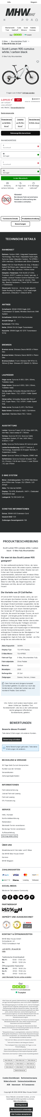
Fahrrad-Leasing (8, 797)
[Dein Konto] (31, 20)
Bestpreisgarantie (7, 113)
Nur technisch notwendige (21, 1109)
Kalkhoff (15, 30)
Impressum (16, 1085)
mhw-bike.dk (30, 1067)
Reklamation (6, 822)
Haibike (33, 28)
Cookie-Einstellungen (11, 1078)
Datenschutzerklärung (27, 1081)
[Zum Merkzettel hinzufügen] (37, 61)
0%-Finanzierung (8, 801)
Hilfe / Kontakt (7, 815)
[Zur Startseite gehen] (20, 12)
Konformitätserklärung (10, 818)
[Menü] (4, 20)
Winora (24, 30)
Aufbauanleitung (8, 832)
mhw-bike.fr (9, 1063)
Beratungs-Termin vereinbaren (13, 829)
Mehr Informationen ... (21, 1101)
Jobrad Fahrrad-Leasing (11, 794)
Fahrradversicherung (10, 790)
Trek (7, 30)
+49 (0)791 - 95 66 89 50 (11, 949)
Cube (19, 28)
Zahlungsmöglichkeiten (10, 776)
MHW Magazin (7, 861)
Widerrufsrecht (10, 1081)
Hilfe (9, 2)
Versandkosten (7, 772)
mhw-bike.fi (19, 1067)
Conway (32, 30)
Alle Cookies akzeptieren (21, 1114)
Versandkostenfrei (17, 108)
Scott (26, 28)
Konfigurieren (21, 1105)
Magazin (34, 2)
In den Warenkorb (20, 178)
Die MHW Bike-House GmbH (13, 854)
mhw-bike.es (31, 1060)
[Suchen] (22, 20)
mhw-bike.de (8, 1060)
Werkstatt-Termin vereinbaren (13, 825)
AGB (8, 1085)
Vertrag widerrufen (9, 836)
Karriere (5, 857)
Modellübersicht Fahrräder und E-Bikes (17, 850)
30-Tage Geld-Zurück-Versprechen (15, 765)
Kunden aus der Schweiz (11, 769)
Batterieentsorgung (29, 1078)
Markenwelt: (10, 28)
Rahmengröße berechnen (20, 133)
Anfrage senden (28, 93)
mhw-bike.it (19, 1063)
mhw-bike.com (20, 1060)
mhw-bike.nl (9, 1067)
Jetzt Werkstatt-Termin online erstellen (16, 977)
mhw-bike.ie (30, 1063)
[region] (20, 77)
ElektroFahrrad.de (20, 1070)
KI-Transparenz (28, 1085)
